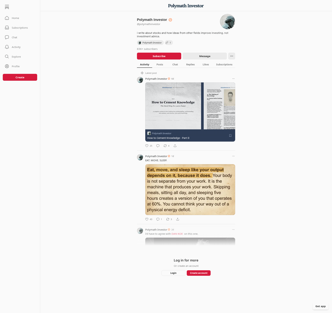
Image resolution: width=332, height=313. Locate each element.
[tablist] (186, 64)
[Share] (175, 145)
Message (204, 56)
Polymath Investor (156, 78)
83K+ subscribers (147, 49)
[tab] (144, 64)
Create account (199, 273)
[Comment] (158, 145)
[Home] (7, 7)
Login (173, 273)
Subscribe (159, 56)
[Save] (230, 135)
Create (20, 77)
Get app (320, 306)
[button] (20, 18)
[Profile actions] (231, 56)
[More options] (233, 78)
